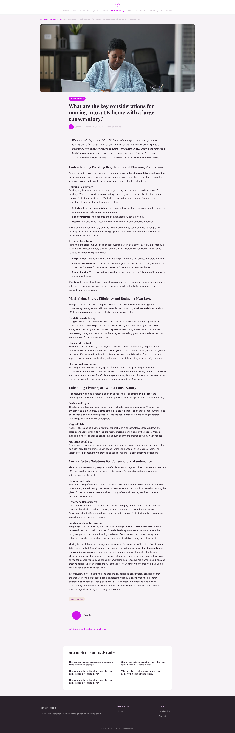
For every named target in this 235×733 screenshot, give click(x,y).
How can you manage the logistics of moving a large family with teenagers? (91, 663)
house (105, 10)
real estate (140, 10)
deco (74, 10)
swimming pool (156, 10)
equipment (84, 10)
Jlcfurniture (48, 707)
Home (66, 10)
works (169, 10)
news (130, 10)
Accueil (43, 19)
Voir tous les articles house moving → (87, 629)
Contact (162, 716)
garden (96, 10)
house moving (117, 10)
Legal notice (164, 711)
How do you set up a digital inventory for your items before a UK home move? (91, 672)
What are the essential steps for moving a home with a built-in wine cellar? (140, 672)
